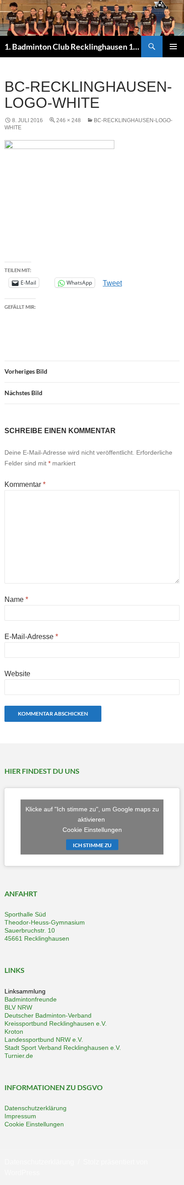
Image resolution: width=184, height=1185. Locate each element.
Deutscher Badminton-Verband (48, 1015)
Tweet (112, 282)
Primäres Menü (173, 46)
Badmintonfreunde (30, 999)
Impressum (20, 1116)
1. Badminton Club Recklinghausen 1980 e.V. (72, 46)
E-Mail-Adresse (31, 636)
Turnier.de (18, 1055)
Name (16, 599)
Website (17, 674)
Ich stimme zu (92, 844)
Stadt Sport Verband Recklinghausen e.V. (62, 1047)
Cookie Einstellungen (92, 829)
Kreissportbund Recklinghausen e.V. (55, 1023)
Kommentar (25, 484)
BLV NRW (18, 1007)
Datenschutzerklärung (35, 1108)
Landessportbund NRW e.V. (43, 1039)
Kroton (13, 1031)
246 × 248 (68, 120)
